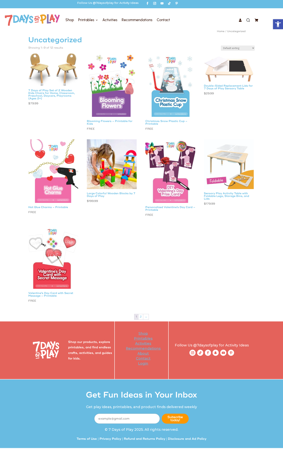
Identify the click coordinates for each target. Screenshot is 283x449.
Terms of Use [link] (87, 439)
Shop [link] (69, 20)
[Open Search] (248, 21)
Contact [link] (163, 20)
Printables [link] (86, 20)
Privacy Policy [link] (110, 439)
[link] (278, 24)
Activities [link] (109, 20)
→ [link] (146, 316)
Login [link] (143, 363)
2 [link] (141, 316)
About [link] (143, 353)
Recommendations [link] (137, 20)
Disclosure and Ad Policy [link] (187, 439)
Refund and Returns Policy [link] (144, 439)
